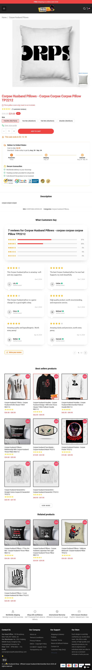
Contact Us (55, 646)
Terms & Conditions (36, 637)
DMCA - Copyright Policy (38, 644)
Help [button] (88, 667)
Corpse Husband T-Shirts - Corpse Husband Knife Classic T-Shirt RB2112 (16, 405)
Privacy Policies (35, 641)
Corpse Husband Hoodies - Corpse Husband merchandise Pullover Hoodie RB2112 (73, 405)
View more (46, 505)
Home (4, 17)
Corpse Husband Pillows (18, 17)
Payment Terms (56, 640)
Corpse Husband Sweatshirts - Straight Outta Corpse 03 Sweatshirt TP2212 (17, 492)
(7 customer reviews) (19, 109)
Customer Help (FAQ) (58, 649)
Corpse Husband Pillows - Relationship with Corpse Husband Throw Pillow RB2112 (16, 449)
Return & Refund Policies (59, 643)
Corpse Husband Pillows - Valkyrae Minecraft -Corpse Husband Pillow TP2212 (74, 550)
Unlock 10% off (5, 660)
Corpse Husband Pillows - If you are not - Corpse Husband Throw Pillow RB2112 (16, 550)
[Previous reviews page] (75, 353)
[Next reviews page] (85, 353)
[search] (84, 8)
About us (33, 634)
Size (3, 117)
